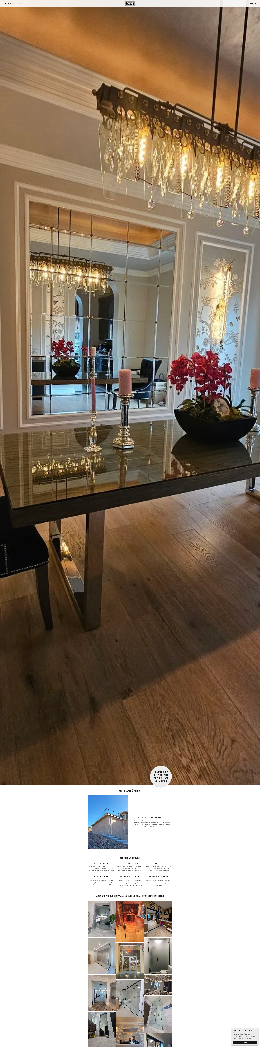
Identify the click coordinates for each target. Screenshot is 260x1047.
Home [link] (4, 3)
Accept (245, 1042)
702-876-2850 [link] (252, 4)
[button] (15, 3)
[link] (130, 3)
